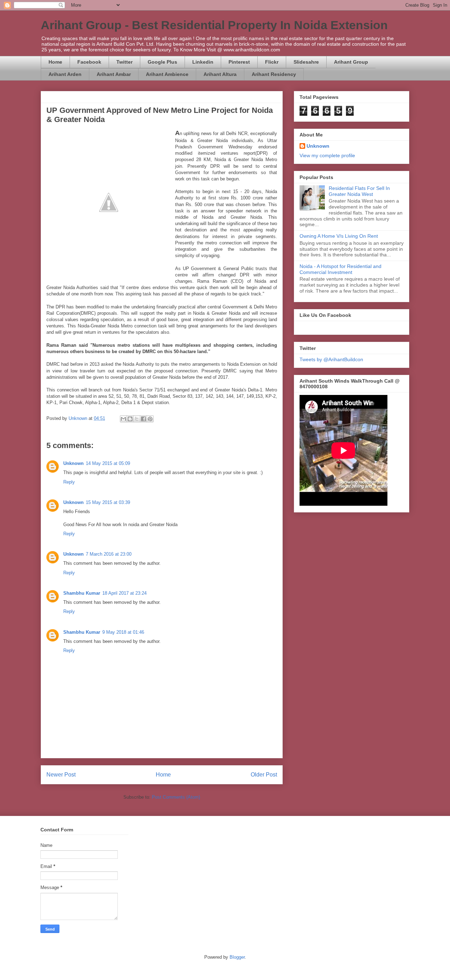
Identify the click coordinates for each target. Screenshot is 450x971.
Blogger (237, 957)
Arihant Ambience (167, 74)
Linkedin (202, 62)
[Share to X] (136, 418)
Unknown (73, 463)
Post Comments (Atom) (176, 797)
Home (55, 62)
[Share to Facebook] (143, 418)
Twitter (124, 62)
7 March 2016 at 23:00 (108, 554)
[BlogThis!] (130, 418)
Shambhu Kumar (81, 593)
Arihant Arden (65, 74)
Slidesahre (306, 62)
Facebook (89, 62)
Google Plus (162, 62)
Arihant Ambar (114, 74)
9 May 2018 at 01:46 (123, 632)
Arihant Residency (274, 74)
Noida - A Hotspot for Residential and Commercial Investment (340, 269)
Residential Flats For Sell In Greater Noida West (359, 191)
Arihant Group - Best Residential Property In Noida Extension (214, 25)
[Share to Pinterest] (150, 418)
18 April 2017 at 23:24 (124, 593)
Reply (69, 482)
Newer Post (61, 775)
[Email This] (123, 418)
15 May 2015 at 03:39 (108, 502)
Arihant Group (351, 62)
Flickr (271, 62)
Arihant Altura (220, 74)
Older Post (264, 775)
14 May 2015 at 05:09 (108, 463)
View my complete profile (327, 155)
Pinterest (239, 62)
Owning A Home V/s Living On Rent (339, 236)
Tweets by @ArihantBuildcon (331, 359)
